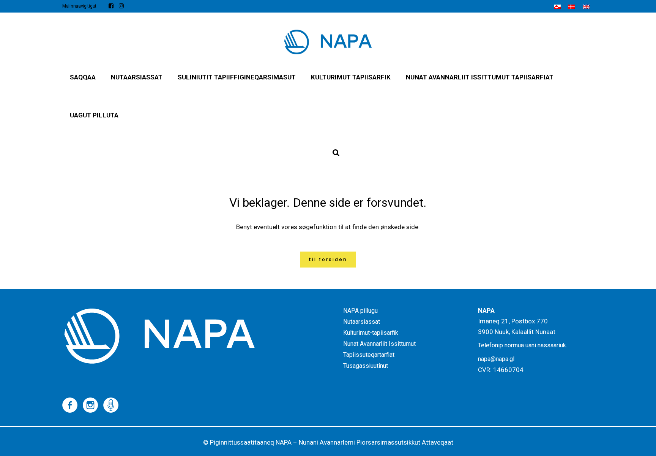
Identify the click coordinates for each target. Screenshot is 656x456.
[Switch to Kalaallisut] (557, 6)
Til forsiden (328, 259)
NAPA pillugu (360, 310)
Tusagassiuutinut (365, 365)
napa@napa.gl (496, 359)
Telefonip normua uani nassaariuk (522, 345)
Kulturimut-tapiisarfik (370, 332)
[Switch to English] (586, 6)
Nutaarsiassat (361, 321)
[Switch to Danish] (572, 6)
